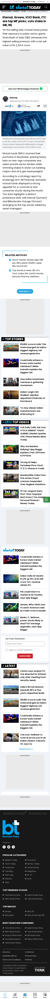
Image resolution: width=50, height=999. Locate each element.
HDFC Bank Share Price (13, 899)
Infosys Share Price (13, 935)
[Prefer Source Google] (9, 106)
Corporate (9, 867)
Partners (28, 959)
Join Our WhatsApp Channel (23, 88)
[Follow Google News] (24, 106)
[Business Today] (25, 7)
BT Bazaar (41, 2)
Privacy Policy (30, 956)
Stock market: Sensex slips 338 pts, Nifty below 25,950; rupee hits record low (27, 262)
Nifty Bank (9, 915)
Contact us (29, 952)
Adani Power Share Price (35, 895)
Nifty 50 (30, 911)
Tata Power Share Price (13, 943)
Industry (8, 878)
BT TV (29, 875)
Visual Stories (33, 867)
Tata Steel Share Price (35, 899)
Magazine (31, 871)
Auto (29, 878)
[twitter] (13, 847)
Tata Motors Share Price (13, 895)
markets (16, 11)
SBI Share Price (33, 935)
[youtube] (8, 847)
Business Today (29, 2)
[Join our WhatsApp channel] (46, 501)
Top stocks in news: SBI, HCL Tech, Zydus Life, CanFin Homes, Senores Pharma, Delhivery (28, 273)
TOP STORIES (14, 339)
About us (6, 952)
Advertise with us (10, 956)
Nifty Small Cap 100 (35, 915)
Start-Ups (9, 875)
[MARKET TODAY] (14, 550)
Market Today (11, 860)
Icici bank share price (13, 939)
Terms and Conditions (12, 959)
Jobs (7, 882)
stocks (23, 11)
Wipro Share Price (35, 939)
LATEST (10, 666)
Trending (9, 871)
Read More (23, 291)
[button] (45, 995)
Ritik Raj (13, 97)
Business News (6, 11)
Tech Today (10, 863)
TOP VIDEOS (20, 422)
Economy (31, 860)
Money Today (33, 863)
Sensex (8, 911)
